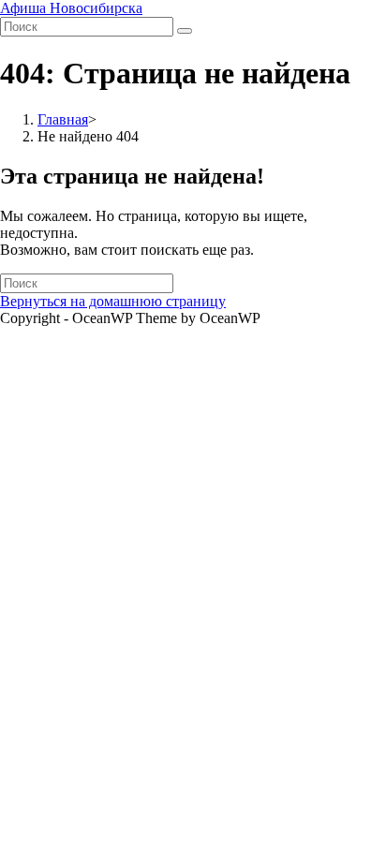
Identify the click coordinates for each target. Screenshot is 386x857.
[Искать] (184, 31)
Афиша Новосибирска (71, 8)
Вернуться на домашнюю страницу (113, 301)
